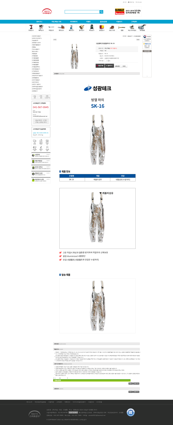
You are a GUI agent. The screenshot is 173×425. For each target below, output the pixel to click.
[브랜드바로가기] (114, 58)
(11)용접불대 (35, 58)
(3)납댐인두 (35, 40)
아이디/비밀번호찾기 (79, 402)
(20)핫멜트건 (35, 77)
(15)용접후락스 (36, 67)
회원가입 (131, 2)
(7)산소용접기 (35, 49)
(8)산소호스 (35, 51)
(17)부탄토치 (35, 71)
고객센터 (59, 402)
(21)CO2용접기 (36, 80)
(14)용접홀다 (35, 64)
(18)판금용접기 (36, 73)
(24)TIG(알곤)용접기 (37, 86)
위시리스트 (139, 2)
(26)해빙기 (35, 91)
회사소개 (29, 402)
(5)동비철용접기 (36, 45)
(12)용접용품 (35, 60)
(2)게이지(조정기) (36, 38)
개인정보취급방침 (40, 402)
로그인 (124, 2)
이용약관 (51, 402)
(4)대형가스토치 (36, 42)
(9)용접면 (34, 53)
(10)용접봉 (35, 56)
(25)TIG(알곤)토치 (37, 88)
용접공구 (130, 36)
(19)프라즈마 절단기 (37, 75)
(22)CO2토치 (35, 82)
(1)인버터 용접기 (36, 36)
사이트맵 (99, 402)
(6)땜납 (34, 47)
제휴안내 (67, 402)
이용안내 (91, 402)
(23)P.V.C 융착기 (36, 84)
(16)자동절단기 (36, 69)
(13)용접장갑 (35, 62)
